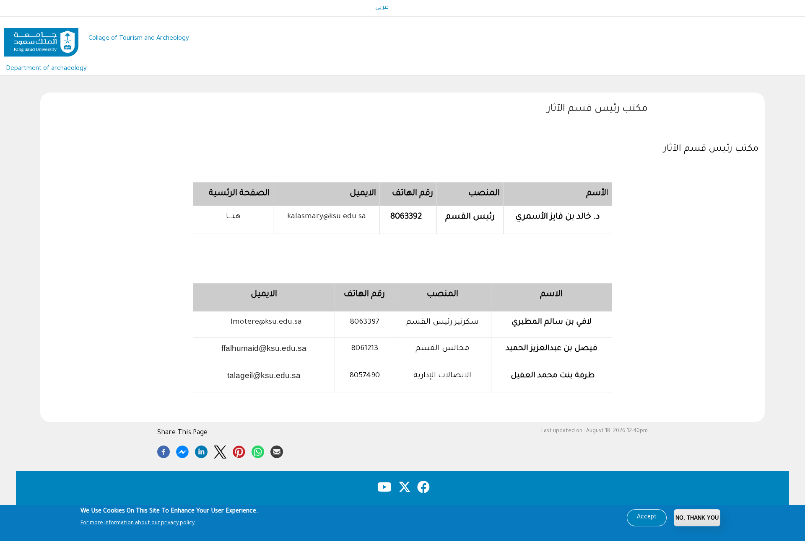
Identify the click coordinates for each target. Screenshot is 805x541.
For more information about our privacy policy (137, 523)
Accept (647, 517)
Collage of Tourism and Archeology (138, 38)
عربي (381, 8)
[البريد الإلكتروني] (276, 450)
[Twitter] (220, 450)
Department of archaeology (46, 68)
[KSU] (41, 39)
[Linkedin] (201, 450)
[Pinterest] (239, 450)
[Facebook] (163, 450)
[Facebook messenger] (182, 450)
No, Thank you (697, 518)
